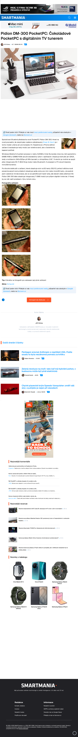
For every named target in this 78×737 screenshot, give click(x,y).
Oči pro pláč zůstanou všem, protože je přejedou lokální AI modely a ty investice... (32, 491)
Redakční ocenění (49, 706)
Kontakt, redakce (20, 706)
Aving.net (10, 284)
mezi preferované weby (43, 132)
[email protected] (23, 728)
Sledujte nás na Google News (53, 712)
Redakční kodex (19, 712)
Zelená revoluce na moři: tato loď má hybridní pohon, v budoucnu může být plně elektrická (49, 369)
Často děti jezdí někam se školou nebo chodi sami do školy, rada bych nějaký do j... (34, 498)
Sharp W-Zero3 (49, 142)
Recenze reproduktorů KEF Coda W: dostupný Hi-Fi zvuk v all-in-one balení (40, 508)
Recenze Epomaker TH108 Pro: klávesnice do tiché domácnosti (37, 528)
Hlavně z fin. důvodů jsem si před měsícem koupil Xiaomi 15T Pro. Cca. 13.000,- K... (32, 476)
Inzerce (17, 709)
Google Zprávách (9, 135)
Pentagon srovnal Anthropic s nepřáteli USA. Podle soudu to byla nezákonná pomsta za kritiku (47, 353)
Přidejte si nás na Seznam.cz (52, 715)
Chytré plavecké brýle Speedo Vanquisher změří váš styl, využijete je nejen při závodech (48, 386)
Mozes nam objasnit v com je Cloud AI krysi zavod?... (24, 483)
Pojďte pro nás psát (21, 715)
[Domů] (14, 17)
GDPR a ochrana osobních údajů (53, 709)
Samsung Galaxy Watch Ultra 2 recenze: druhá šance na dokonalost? (38, 538)
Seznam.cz (28, 135)
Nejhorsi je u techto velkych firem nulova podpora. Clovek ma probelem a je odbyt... (34, 468)
